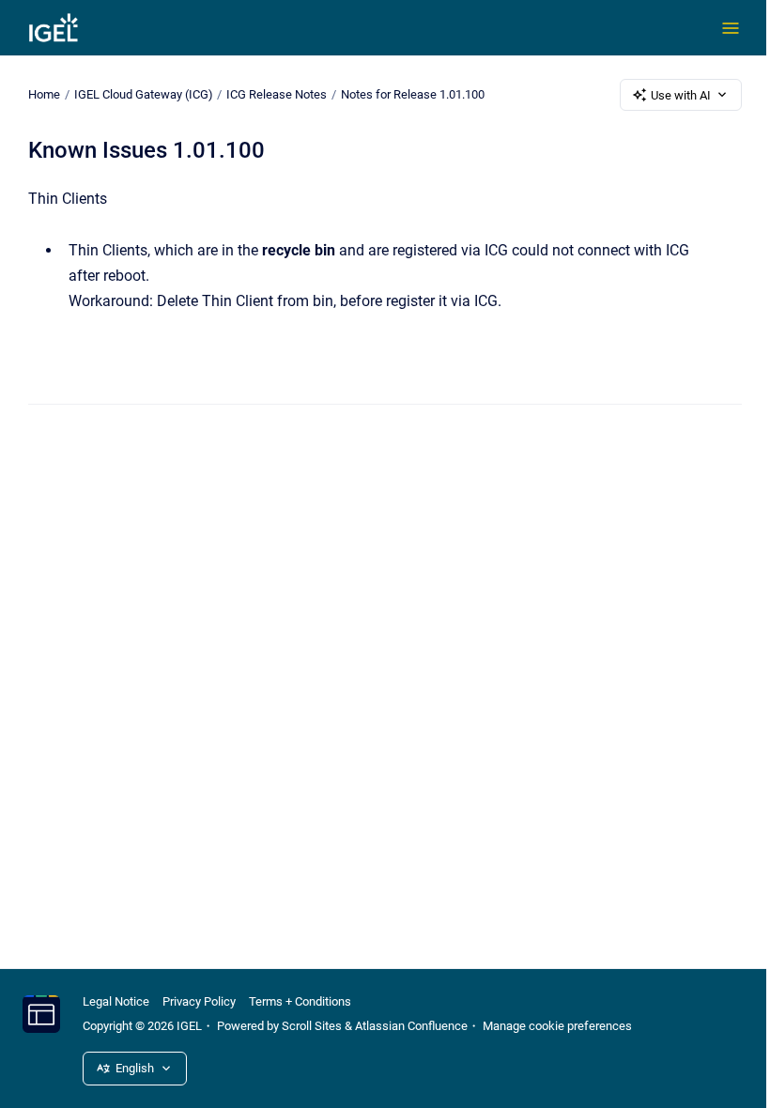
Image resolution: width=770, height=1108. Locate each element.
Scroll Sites (312, 1026)
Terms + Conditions (300, 1001)
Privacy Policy (199, 1001)
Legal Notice (116, 1001)
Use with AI (681, 95)
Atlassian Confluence (411, 1026)
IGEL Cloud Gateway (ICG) (143, 94)
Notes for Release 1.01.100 (413, 94)
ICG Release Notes (276, 94)
